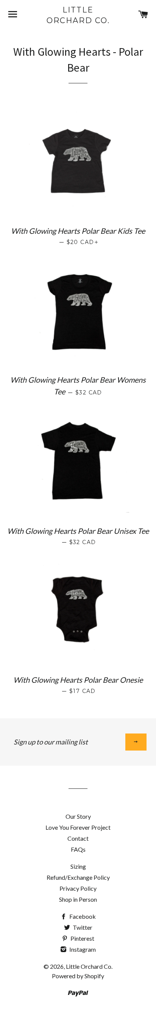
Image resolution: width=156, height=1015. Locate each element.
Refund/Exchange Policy (78, 877)
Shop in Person (78, 899)
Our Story (78, 816)
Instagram (82, 949)
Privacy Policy (78, 888)
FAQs (78, 849)
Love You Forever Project (78, 827)
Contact (78, 838)
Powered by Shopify (78, 975)
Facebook (82, 916)
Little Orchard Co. (78, 15)
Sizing (78, 866)
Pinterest (81, 938)
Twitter (82, 927)
